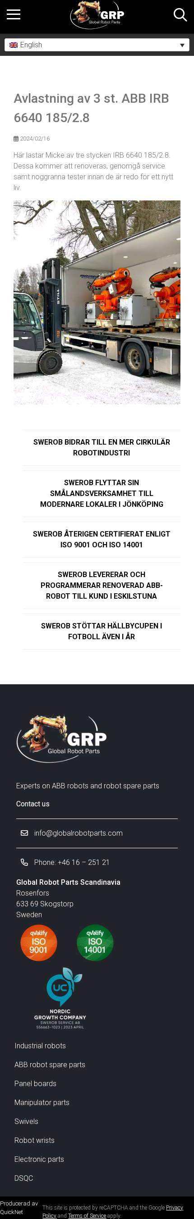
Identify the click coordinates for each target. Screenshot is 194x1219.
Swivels (26, 1121)
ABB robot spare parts (49, 1064)
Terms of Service (87, 1216)
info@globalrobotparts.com (77, 833)
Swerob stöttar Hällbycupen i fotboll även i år (101, 631)
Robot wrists (34, 1140)
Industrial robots (40, 1046)
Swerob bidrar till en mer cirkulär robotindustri (101, 447)
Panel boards (35, 1083)
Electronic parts (39, 1159)
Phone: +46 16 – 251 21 (71, 862)
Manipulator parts (41, 1102)
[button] (97, 44)
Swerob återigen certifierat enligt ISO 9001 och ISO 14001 (102, 539)
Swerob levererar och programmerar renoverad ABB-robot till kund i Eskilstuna (102, 585)
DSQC (23, 1178)
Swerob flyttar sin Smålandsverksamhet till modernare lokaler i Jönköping (101, 493)
